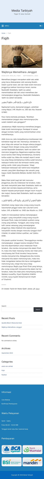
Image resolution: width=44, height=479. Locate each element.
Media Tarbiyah (22, 10)
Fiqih (19, 75)
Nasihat (4, 375)
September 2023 (7, 353)
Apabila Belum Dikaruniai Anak (12, 323)
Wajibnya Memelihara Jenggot (19, 72)
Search (4, 306)
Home (3, 33)
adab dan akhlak (9, 75)
